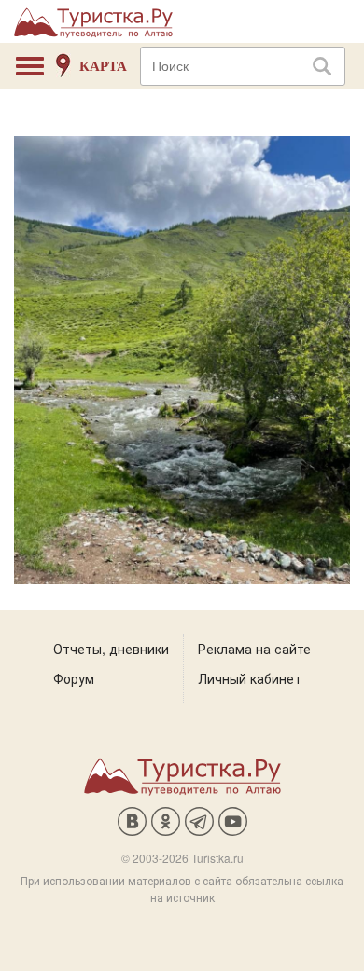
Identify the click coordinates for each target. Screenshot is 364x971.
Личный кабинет (249, 678)
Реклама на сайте (254, 648)
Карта (103, 66)
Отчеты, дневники (111, 648)
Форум (73, 678)
